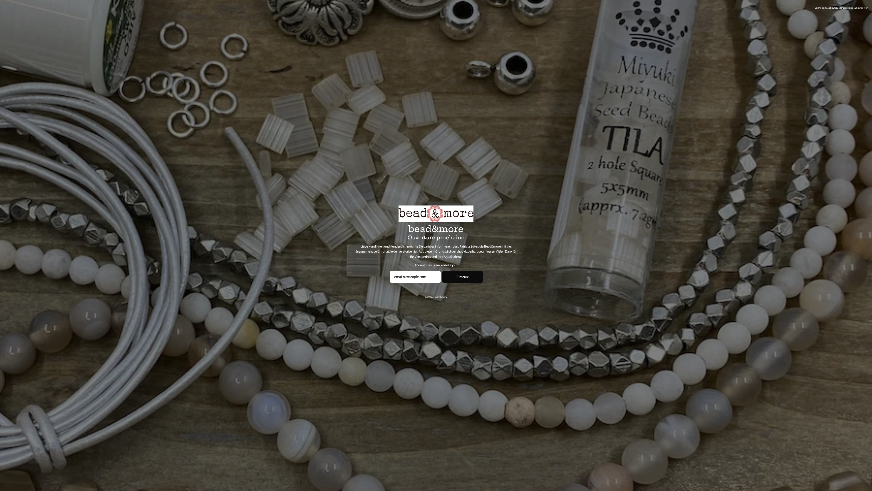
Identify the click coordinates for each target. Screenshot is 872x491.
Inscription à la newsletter (854, 7)
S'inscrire (462, 277)
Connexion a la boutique (827, 7)
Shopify (443, 297)
